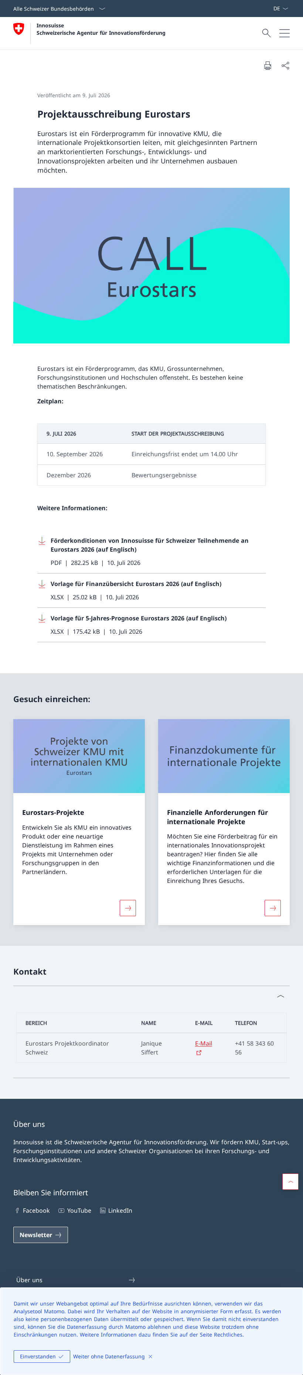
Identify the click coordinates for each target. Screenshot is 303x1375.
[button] (290, 1182)
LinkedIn (120, 1210)
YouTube (79, 1210)
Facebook (36, 1210)
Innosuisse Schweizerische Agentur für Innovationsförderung (101, 29)
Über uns (29, 1280)
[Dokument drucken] (267, 65)
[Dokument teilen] (285, 65)
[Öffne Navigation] (284, 33)
